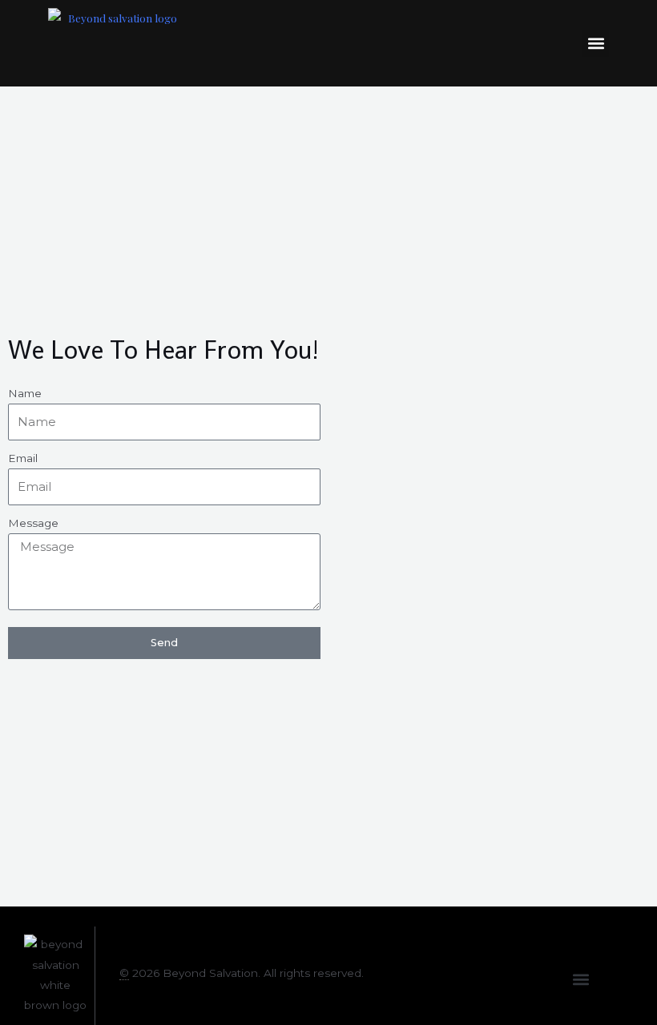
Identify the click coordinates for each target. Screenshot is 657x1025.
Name (25, 393)
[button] (595, 43)
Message (33, 523)
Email (23, 458)
